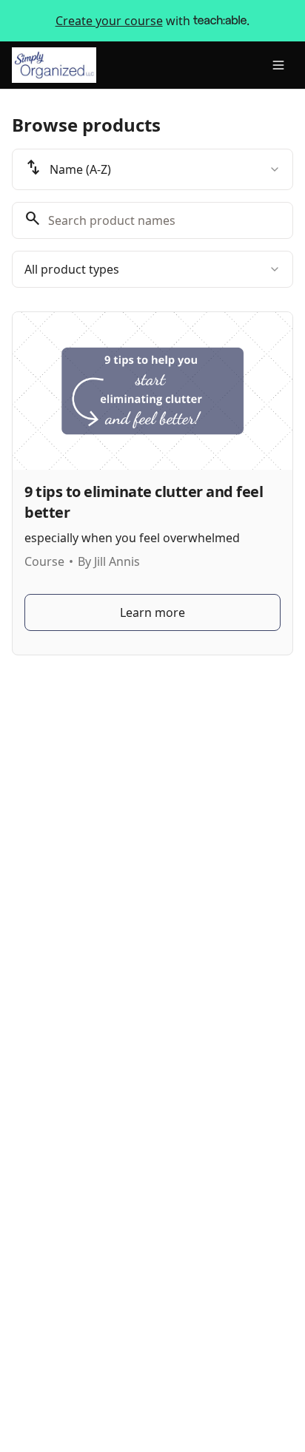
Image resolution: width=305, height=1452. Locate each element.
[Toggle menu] (278, 65)
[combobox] (152, 169)
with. (153, 21)
